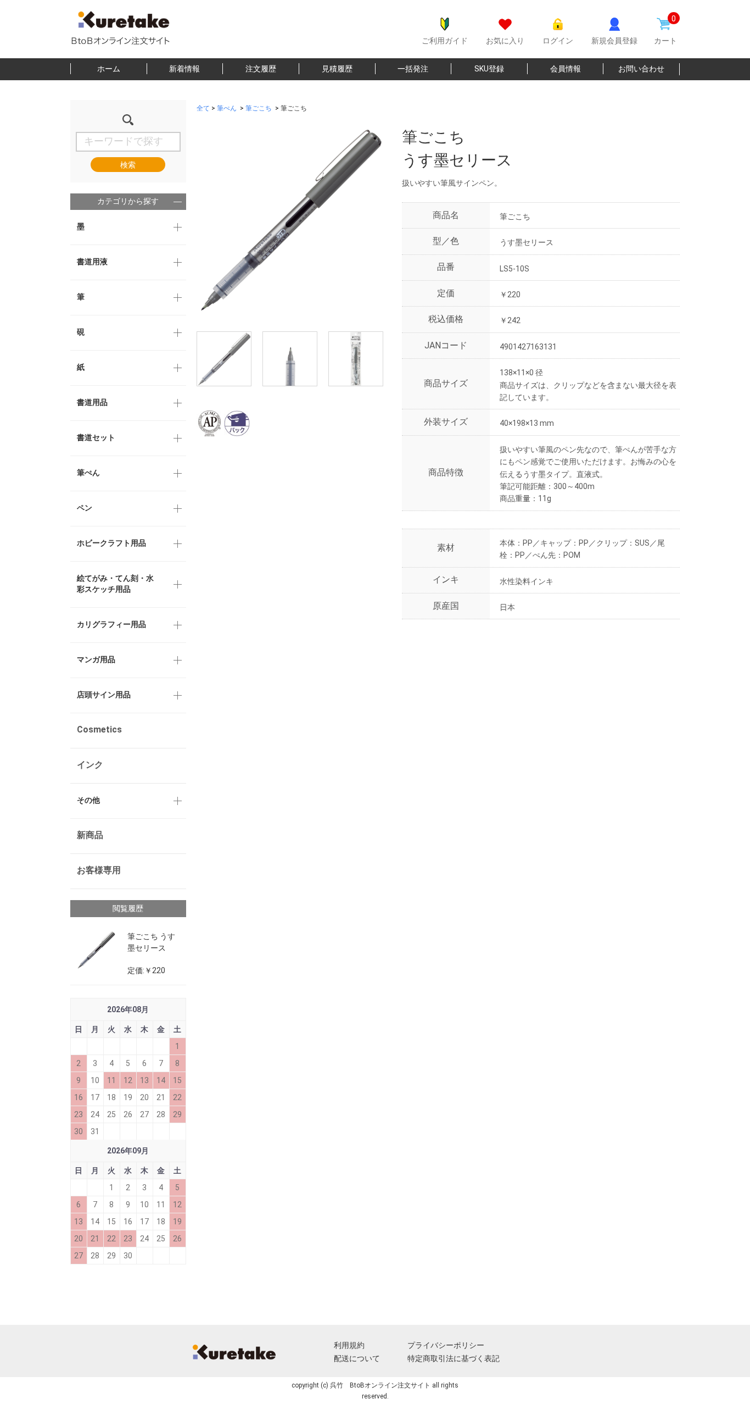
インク (90, 764)
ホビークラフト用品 (111, 543)
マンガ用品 (96, 659)
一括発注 (413, 68)
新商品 (90, 835)
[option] (290, 219)
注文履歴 (260, 68)
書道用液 (92, 261)
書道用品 (92, 402)
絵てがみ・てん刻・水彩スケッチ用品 (115, 583)
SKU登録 (489, 68)
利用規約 (349, 1345)
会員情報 (565, 68)
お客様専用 (99, 870)
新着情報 (184, 68)
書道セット (96, 437)
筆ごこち (258, 108)
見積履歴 (337, 68)
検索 (128, 164)
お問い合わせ (641, 68)
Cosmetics (99, 729)
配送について (357, 1358)
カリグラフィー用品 (111, 624)
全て (203, 108)
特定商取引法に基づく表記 (453, 1358)
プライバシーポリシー (445, 1345)
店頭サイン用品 (104, 694)
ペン (84, 507)
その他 (88, 800)
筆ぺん (88, 472)
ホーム (108, 68)
